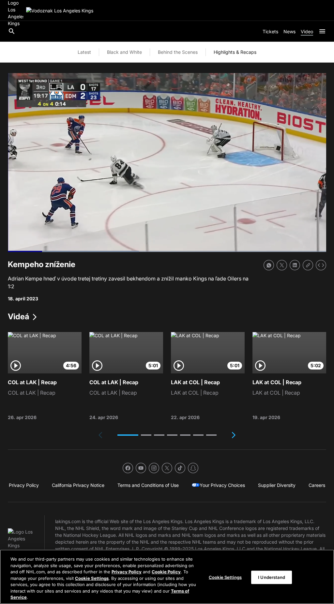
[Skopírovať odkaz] (308, 265)
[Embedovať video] (321, 265)
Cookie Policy (166, 571)
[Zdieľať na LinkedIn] (295, 265)
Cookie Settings (92, 578)
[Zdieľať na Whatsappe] (269, 265)
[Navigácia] (322, 31)
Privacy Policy (127, 571)
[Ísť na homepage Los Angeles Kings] (59, 10)
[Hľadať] (12, 31)
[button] (127, 435)
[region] (167, 577)
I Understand (271, 577)
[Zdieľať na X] (282, 265)
